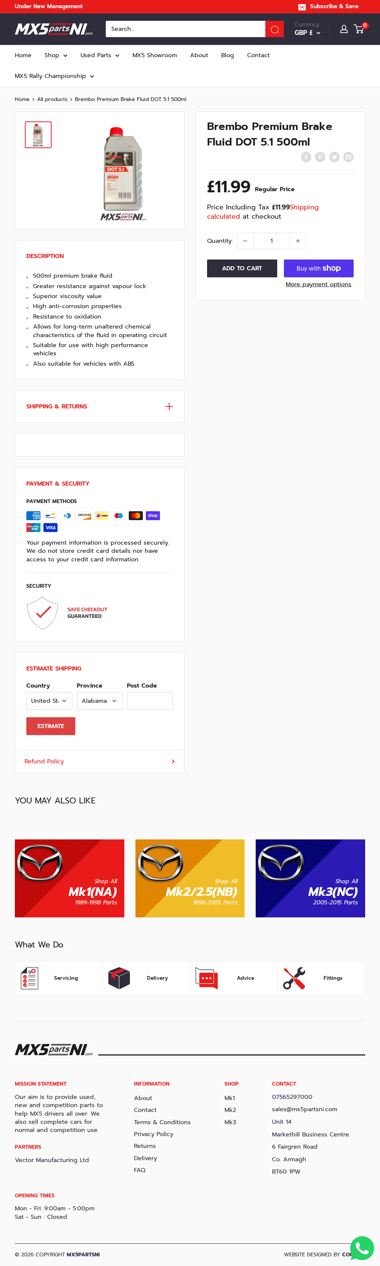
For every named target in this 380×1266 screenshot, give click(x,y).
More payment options (318, 284)
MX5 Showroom (154, 55)
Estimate (50, 726)
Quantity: (220, 240)
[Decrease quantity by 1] (245, 241)
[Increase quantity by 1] (298, 241)
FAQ (139, 1170)
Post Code (142, 686)
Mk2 (230, 1110)
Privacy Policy (153, 1134)
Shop (52, 55)
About (199, 55)
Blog (227, 55)
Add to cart (242, 268)
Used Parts (96, 55)
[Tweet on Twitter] (334, 157)
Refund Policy (44, 761)
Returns (145, 1146)
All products (52, 99)
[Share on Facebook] (306, 157)
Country (38, 686)
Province (89, 686)
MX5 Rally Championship (50, 76)
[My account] (344, 29)
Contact (258, 55)
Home (23, 55)
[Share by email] (348, 157)
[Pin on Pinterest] (320, 157)
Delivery (145, 1158)
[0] (359, 29)
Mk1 (230, 1098)
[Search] (274, 29)
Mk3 (230, 1122)
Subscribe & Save (334, 6)
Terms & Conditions (162, 1122)
